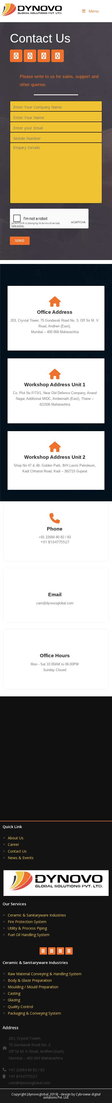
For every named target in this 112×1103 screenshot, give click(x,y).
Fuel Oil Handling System (28, 934)
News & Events (21, 857)
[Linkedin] (57, 56)
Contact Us (17, 851)
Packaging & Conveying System (34, 1013)
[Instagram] (44, 56)
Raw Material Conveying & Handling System (45, 973)
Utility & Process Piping (27, 928)
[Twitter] (30, 56)
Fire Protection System (27, 921)
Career (13, 844)
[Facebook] (16, 56)
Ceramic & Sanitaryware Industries (37, 915)
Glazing (14, 999)
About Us (15, 837)
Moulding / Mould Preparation (33, 986)
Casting (14, 993)
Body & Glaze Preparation (30, 980)
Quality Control (20, 1006)
